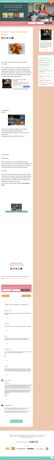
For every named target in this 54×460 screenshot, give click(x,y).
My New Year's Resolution (44, 69)
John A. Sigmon (7, 380)
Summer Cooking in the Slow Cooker (45, 62)
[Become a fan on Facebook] (37, 442)
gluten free (16, 278)
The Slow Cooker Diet (43, 78)
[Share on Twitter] (10, 38)
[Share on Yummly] (5, 38)
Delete (7, 330)
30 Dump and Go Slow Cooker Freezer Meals (46, 61)
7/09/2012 (6, 381)
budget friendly (7, 278)
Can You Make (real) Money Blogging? (46, 82)
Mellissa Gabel (7, 310)
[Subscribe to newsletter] (30, 442)
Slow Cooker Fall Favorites (44, 67)
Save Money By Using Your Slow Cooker (45, 76)
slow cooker (24, 278)
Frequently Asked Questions (46, 71)
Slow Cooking (26, 1)
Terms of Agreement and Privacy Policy (23, 458)
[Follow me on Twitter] (35, 442)
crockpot (11, 278)
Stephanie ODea (8, 405)
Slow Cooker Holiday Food (44, 65)
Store (42, 1)
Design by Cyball (36, 458)
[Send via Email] (12, 38)
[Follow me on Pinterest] (32, 442)
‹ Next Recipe (5, 295)
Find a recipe (51, 1)
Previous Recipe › (26, 295)
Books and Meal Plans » (13, 9)
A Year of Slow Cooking (8, 1)
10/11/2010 (6, 350)
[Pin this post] (2, 38)
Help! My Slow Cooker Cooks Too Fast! (45, 74)
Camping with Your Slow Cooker (45, 64)
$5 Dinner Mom (7, 349)
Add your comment (16, 421)
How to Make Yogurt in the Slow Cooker (45, 81)
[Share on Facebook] (7, 38)
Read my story (46, 49)
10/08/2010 (6, 311)
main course (20, 278)
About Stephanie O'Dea (35, 1)
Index (46, 1)
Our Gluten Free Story (43, 84)
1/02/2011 (6, 367)
